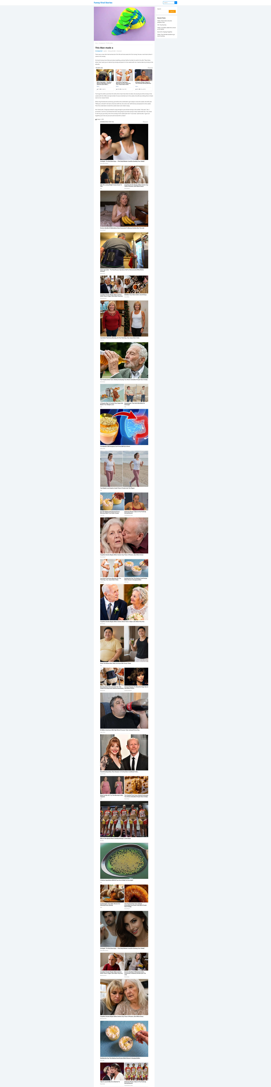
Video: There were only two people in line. (164, 21)
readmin (105, 51)
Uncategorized (102, 43)
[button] (124, 24)
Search (159, 9)
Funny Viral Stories (103, 2)
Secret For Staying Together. (164, 32)
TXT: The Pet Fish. (162, 25)
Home (96, 43)
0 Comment (119, 51)
